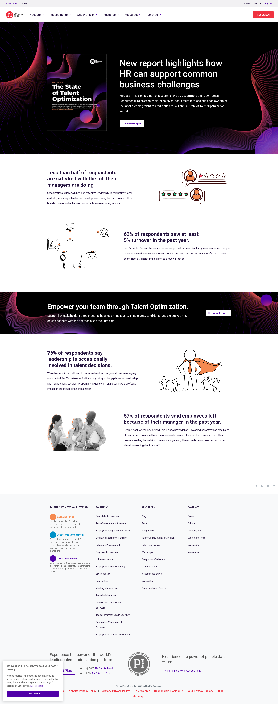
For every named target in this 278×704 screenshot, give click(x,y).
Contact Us (193, 545)
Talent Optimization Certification (158, 537)
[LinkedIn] (256, 486)
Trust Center (142, 691)
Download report (132, 123)
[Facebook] (262, 486)
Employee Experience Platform (111, 537)
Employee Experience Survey (110, 566)
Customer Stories (196, 537)
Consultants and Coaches (154, 588)
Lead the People (150, 566)
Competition (148, 581)
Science (152, 14)
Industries (109, 14)
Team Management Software (111, 523)
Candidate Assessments (108, 516)
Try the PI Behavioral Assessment (181, 670)
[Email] (268, 486)
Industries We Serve (152, 573)
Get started (263, 14)
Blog (144, 516)
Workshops (147, 552)
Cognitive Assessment (107, 552)
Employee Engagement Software (113, 530)
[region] (33, 681)
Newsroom (193, 552)
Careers (192, 516)
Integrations (148, 530)
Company (193, 507)
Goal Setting (102, 581)
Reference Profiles (151, 545)
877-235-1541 (104, 668)
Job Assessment (104, 559)
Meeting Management (107, 588)
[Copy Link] (274, 486)
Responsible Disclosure (168, 691)
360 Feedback (103, 573)
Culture (191, 523)
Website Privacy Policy (82, 691)
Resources (132, 14)
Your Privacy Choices (201, 691)
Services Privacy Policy (115, 691)
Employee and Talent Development (113, 634)
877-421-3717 (101, 673)
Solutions (102, 507)
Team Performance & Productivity (113, 615)
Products (35, 14)
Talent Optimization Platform (69, 507)
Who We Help (85, 14)
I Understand (33, 693)
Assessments (59, 14)
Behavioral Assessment (108, 545)
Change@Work (195, 530)
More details (36, 686)
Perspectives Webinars (153, 559)
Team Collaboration (106, 595)
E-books (146, 523)
